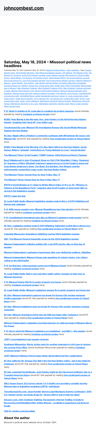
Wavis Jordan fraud (12, 106)
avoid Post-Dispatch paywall (33, 75)
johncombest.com (24, 8)
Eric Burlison (27, 78)
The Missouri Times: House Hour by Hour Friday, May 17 (32, 179)
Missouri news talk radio (22, 93)
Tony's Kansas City (41, 99)
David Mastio (16, 78)
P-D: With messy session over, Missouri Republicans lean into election (39, 209)
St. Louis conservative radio (77, 96)
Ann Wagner (67, 73)
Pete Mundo (61, 93)
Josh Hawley (29, 83)
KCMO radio (60, 86)
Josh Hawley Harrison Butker (46, 83)
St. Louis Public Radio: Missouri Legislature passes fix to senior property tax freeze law (47, 290)
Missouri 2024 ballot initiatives (47, 91)
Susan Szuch (9, 99)
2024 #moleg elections (25, 73)
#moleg (88, 70)
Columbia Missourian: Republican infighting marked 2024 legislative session (42, 234)
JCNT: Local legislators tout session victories (26, 339)
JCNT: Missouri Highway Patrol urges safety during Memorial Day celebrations (43, 356)
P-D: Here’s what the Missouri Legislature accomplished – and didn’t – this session (44, 331)
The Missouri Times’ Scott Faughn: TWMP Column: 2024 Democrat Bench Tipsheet (45, 155)
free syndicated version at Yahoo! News (70, 139)
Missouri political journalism (44, 93)
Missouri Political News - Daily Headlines (63, 70)
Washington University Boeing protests (55, 101)
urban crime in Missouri (29, 101)
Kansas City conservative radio (41, 86)
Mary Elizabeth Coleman (27, 88)
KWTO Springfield (73, 86)
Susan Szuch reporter (24, 99)
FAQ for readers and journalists (19, 411)
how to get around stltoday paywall (60, 81)
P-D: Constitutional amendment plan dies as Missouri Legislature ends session (43, 217)
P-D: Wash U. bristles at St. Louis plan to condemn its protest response (39, 111)
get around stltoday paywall (78, 78)
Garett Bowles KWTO (57, 78)
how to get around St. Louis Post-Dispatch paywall (24, 81)
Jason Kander (17, 83)
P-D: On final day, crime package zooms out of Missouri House (35, 265)
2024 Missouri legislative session (48, 73)
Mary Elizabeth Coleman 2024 (50, 88)
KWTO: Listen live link (15, 196)
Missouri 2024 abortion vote (22, 91)
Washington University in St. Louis (24, 104)
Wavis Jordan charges (79, 104)
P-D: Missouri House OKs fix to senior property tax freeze (32, 282)
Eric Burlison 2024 (40, 78)
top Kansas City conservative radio (64, 99)
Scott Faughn (72, 93)
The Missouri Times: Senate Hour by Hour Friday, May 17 (32, 174)
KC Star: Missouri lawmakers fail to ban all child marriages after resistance (41, 314)
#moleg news (9, 73)
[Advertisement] (48, 36)
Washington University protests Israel (54, 104)
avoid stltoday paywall (55, 75)
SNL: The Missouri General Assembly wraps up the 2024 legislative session (41, 239)
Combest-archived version (36, 114)
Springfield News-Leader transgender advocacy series (42, 96)
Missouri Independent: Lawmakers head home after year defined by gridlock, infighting (47, 252)
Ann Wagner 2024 (80, 73)
